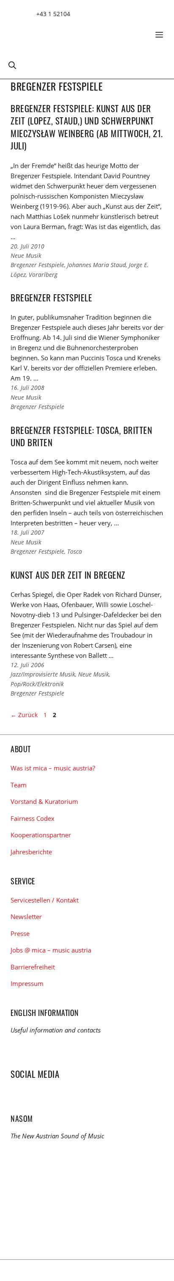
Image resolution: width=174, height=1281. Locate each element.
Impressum (27, 983)
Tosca (74, 551)
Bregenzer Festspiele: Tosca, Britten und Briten (81, 436)
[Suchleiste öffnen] (12, 64)
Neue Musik (26, 255)
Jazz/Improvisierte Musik (43, 674)
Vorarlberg (43, 275)
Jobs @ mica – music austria (51, 950)
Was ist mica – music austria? (53, 768)
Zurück (24, 715)
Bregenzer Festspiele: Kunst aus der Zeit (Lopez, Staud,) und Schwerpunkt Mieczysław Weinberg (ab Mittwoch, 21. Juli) (87, 127)
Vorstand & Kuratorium (44, 801)
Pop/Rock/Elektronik (37, 684)
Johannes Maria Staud (96, 265)
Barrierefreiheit (33, 967)
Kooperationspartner (41, 835)
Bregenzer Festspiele (37, 265)
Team (19, 785)
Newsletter (26, 916)
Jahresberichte (31, 852)
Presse (20, 933)
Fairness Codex (32, 818)
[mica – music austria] (72, 31)
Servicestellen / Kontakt (45, 900)
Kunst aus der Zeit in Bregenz (68, 574)
